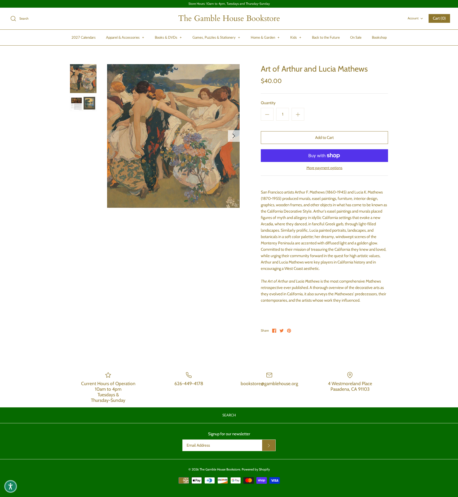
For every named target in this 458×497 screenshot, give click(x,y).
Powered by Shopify (256, 469)
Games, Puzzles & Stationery (216, 37)
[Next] (234, 136)
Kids (295, 37)
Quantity (268, 102)
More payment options (324, 168)
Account (413, 18)
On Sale (356, 37)
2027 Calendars (84, 37)
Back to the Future (326, 37)
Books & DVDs (168, 37)
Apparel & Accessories (125, 37)
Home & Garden (265, 37)
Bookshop (379, 37)
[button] (10, 486)
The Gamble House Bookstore (220, 469)
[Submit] (268, 445)
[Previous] (113, 136)
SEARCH (229, 415)
